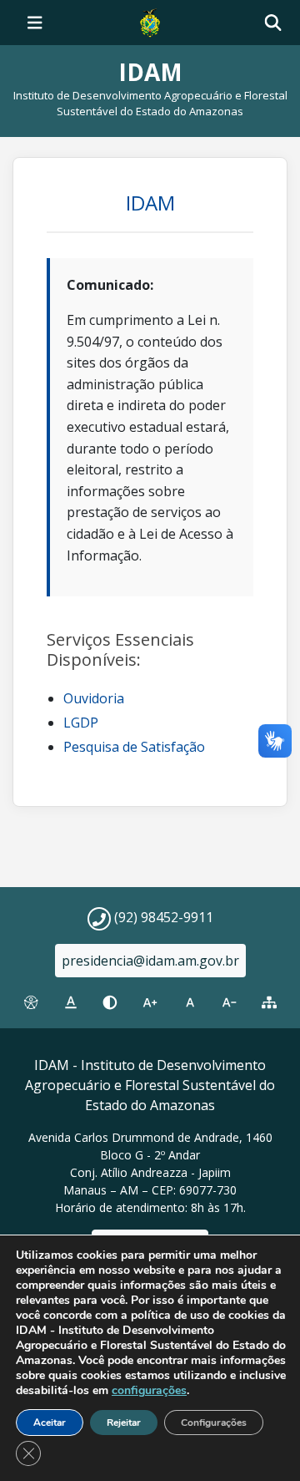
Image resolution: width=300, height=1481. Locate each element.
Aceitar (49, 1422)
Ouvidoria (93, 698)
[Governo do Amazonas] (150, 21)
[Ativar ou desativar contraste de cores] (110, 1003)
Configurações (214, 1422)
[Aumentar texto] (150, 1003)
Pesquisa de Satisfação (134, 747)
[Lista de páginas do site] (269, 1003)
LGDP (80, 722)
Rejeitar (124, 1422)
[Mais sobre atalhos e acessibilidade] (30, 1003)
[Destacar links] (70, 1003)
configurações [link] (149, 1390)
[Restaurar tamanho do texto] (190, 1003)
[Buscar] (273, 23)
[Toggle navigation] (35, 22)
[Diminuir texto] (230, 1003)
